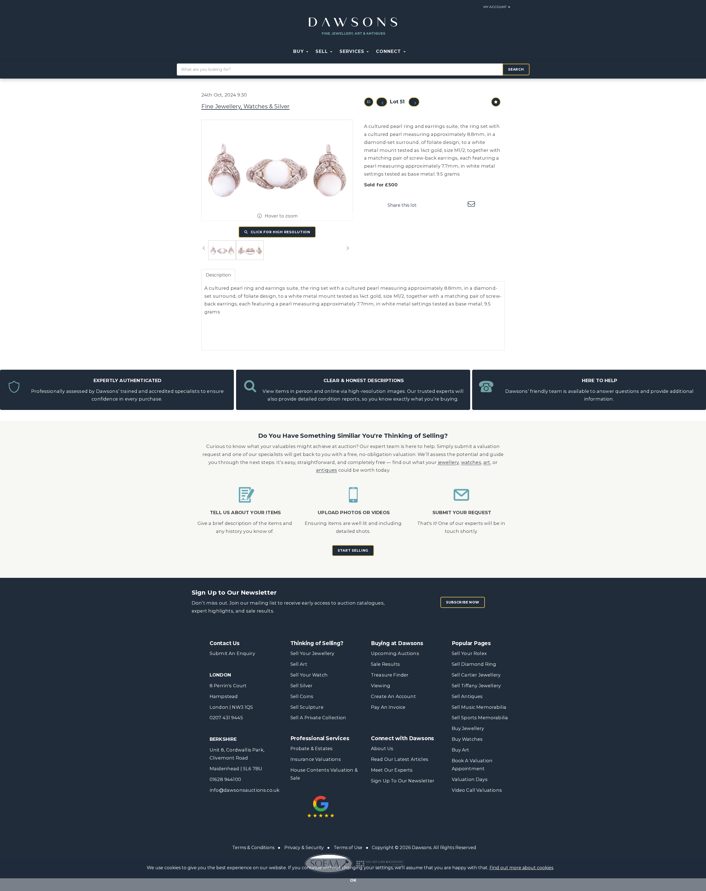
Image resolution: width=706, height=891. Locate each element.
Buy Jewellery (468, 728)
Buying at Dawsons (397, 643)
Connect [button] (389, 51)
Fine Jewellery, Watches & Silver (245, 106)
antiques (326, 470)
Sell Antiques (467, 696)
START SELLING (353, 550)
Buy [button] (299, 51)
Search (516, 69)
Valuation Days (470, 779)
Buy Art (460, 750)
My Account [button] (495, 7)
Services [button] (352, 51)
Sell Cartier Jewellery (476, 675)
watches (471, 462)
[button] (412, 52)
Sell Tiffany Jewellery (476, 685)
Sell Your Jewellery (312, 653)
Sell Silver (301, 685)
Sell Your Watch (309, 675)
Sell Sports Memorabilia (480, 717)
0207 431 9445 (226, 717)
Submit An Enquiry (232, 653)
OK (353, 880)
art (486, 462)
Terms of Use (348, 847)
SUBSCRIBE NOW (462, 602)
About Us (382, 748)
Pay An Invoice (388, 707)
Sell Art (298, 664)
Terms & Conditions (253, 847)
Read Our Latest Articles (399, 759)
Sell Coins (302, 696)
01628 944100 (225, 779)
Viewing (380, 685)
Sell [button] (322, 51)
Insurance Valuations (315, 759)
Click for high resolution (280, 232)
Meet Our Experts (392, 770)
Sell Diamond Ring (474, 664)
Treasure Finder (389, 675)
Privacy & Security (304, 847)
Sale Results (385, 664)
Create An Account (393, 696)
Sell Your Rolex (469, 653)
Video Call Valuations (477, 790)
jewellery (448, 462)
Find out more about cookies (521, 867)
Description (218, 275)
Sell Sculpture (306, 707)
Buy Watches (467, 739)
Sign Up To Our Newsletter (402, 780)
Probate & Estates (311, 748)
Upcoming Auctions (395, 653)
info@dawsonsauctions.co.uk (244, 790)
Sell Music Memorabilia (479, 707)
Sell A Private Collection (318, 717)
